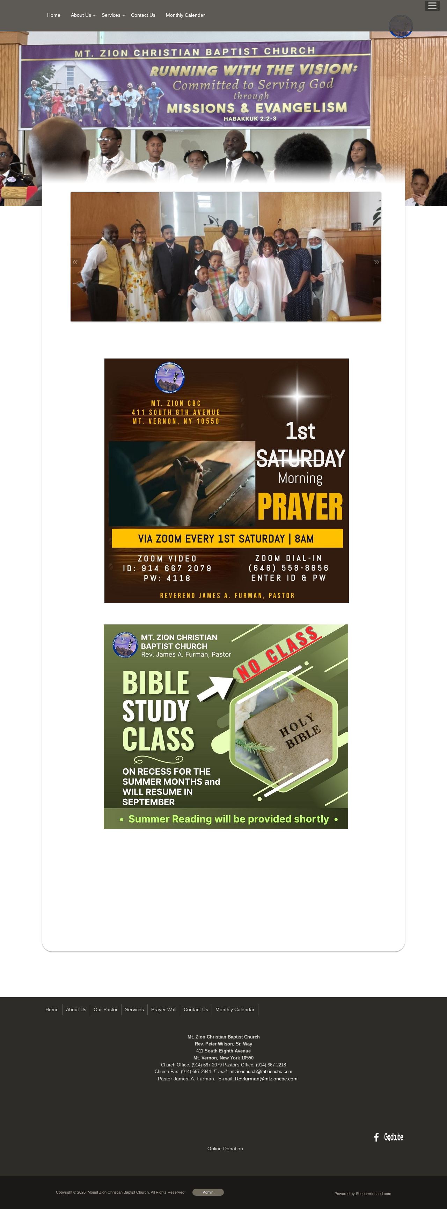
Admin (208, 1192)
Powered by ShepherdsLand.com (363, 1194)
